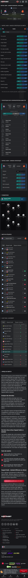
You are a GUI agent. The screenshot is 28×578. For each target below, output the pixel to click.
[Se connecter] (23, 1)
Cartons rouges (4, 87)
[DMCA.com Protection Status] (9, 567)
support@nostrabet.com (7, 556)
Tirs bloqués (3, 45)
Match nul (5, 177)
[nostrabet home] (6, 516)
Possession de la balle (6, 65)
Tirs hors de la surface (6, 52)
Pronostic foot (3, 576)
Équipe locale (9, 245)
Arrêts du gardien (5, 71)
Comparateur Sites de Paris (21, 537)
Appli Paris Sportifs (20, 534)
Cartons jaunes (4, 68)
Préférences (23, 573)
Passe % (2, 81)
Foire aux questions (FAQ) (7, 533)
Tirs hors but (4, 39)
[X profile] (5, 524)
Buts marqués (6, 184)
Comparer (17, 576)
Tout (3, 245)
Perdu (4, 181)
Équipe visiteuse (17, 245)
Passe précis (3, 78)
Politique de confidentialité (6, 540)
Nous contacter (6, 542)
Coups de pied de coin (6, 58)
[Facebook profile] (2, 524)
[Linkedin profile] (14, 524)
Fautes (2, 55)
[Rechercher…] (20, 1)
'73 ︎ (4, 32)
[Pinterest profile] (8, 524)
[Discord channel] (17, 524)
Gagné (4, 174)
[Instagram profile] (11, 524)
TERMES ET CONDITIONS (6, 536)
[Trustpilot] (6, 563)
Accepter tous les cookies (24, 571)
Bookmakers (10, 576)
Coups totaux (4, 42)
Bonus (24, 576)
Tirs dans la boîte (5, 49)
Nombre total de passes (6, 74)
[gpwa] (12, 563)
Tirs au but (3, 36)
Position (4, 171)
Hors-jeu (3, 62)
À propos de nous (7, 530)
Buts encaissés (6, 187)
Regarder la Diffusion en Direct (14, 481)
